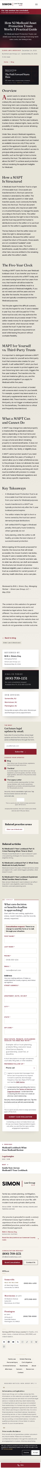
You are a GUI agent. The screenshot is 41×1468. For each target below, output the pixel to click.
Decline (26, 1452)
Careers (19, 1369)
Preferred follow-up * (14, 1064)
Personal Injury (12, 1362)
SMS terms (20, 1082)
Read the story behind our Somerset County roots (20, 1239)
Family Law (12, 1359)
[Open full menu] (36, 4)
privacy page (8, 1449)
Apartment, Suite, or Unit (15, 996)
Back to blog (10, 638)
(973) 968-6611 (30, 1299)
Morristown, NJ (11, 702)
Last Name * (9, 947)
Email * (7, 966)
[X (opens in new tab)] (18, 1342)
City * (6, 1006)
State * (7, 1017)
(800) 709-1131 (16, 678)
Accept (35, 1452)
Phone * (7, 956)
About (34, 1366)
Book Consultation (12, 1262)
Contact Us (30, 1262)
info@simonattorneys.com (11, 1257)
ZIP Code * (8, 1027)
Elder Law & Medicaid (11, 50)
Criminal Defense (9, 1366)
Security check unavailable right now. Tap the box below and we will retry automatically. (19, 794)
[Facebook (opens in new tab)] (4, 1342)
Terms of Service (25, 1089)
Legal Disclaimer (13, 1092)
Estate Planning (25, 1359)
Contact (21, 1372)
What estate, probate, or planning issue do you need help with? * (19, 1039)
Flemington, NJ (11, 706)
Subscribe (20, 752)
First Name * (9, 936)
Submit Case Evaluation (20, 1117)
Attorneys (8, 1369)
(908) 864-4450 (30, 1283)
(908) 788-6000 (30, 1316)
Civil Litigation (27, 1362)
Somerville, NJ (10, 699)
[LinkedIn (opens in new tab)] (8, 1342)
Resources (30, 1369)
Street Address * (11, 985)
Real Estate (24, 1366)
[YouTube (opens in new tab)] (13, 1342)
